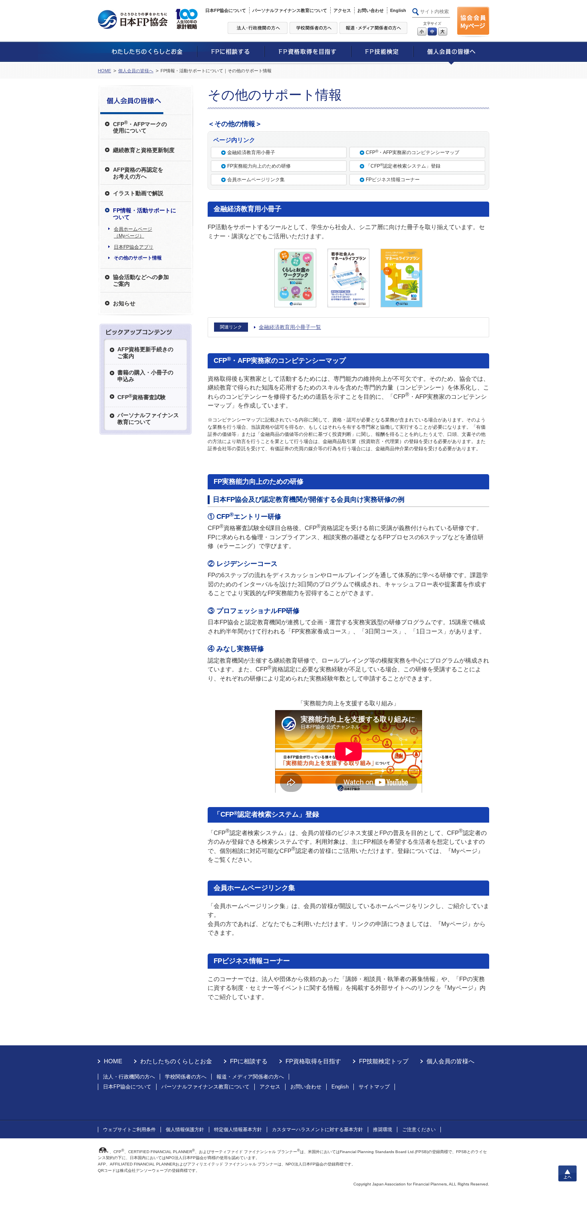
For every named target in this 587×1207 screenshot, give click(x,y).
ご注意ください (419, 1129)
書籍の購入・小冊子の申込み (145, 375)
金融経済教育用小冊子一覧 (290, 327)
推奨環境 (382, 1129)
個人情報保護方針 (185, 1129)
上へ (567, 1173)
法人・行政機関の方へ (129, 1077)
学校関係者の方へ (185, 1077)
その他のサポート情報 (138, 258)
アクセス (342, 10)
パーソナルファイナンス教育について (289, 10)
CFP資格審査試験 (141, 396)
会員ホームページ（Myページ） (133, 232)
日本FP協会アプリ (133, 247)
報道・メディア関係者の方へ (250, 1077)
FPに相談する (249, 1061)
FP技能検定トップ (384, 1061)
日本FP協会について (225, 10)
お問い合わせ (370, 10)
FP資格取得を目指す (313, 1061)
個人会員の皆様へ (135, 70)
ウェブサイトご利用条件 (129, 1129)
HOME (104, 70)
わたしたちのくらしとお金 (176, 1061)
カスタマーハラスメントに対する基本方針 (317, 1129)
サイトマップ (374, 1087)
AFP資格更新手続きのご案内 (145, 352)
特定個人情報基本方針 (238, 1129)
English (398, 10)
